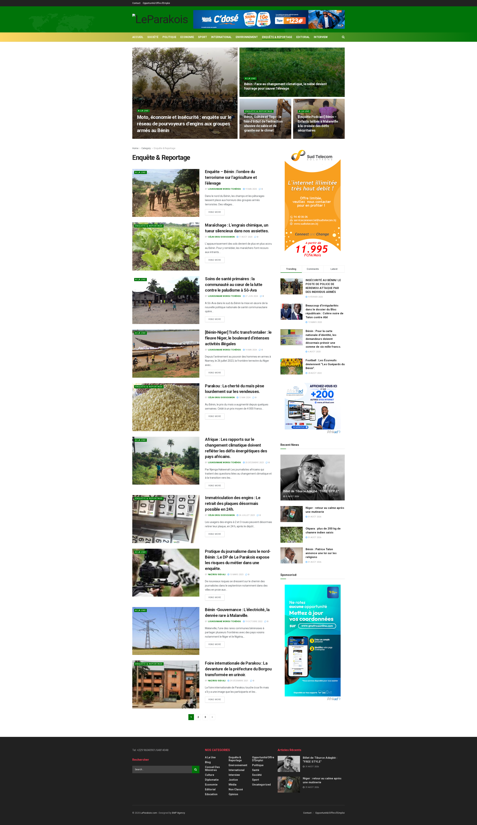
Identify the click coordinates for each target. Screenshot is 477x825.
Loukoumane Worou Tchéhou (156, 137)
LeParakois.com (148, 813)
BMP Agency (178, 813)
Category (146, 148)
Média (232, 784)
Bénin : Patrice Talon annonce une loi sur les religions (321, 553)
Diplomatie (212, 779)
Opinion (233, 794)
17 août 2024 (245, 237)
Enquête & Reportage (277, 37)
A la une (143, 111)
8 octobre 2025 (254, 95)
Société (152, 37)
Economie (187, 37)
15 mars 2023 (236, 574)
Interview (321, 37)
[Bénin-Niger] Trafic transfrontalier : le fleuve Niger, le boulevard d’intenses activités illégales (238, 338)
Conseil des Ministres (212, 769)
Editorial (303, 37)
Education (211, 794)
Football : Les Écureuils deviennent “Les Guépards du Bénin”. (325, 364)
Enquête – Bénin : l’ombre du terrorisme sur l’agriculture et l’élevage (231, 177)
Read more (215, 212)
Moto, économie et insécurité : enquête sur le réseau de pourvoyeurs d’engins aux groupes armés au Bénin (184, 123)
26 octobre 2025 (185, 137)
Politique (169, 37)
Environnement (247, 37)
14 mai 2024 (251, 350)
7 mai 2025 (304, 137)
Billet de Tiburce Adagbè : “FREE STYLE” (311, 491)
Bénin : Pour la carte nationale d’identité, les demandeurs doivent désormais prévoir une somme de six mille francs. (323, 338)
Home (135, 148)
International (221, 37)
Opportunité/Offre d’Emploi (156, 3)
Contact (136, 3)
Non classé (236, 789)
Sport (202, 37)
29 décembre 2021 (238, 680)
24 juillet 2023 (246, 515)
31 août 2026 (292, 496)
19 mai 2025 (251, 189)
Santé (255, 770)
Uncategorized (261, 784)
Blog (208, 762)
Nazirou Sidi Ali (216, 574)
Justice (233, 779)
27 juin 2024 (251, 296)
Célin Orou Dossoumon (221, 237)
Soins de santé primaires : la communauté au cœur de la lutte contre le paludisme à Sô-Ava (233, 284)
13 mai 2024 (244, 397)
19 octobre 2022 (253, 621)
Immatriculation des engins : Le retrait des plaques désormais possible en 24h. (232, 503)
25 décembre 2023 (254, 462)
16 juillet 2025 (254, 137)
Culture (209, 774)
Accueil (137, 37)
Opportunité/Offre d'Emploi (263, 759)
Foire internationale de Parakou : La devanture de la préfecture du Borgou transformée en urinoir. (238, 669)
